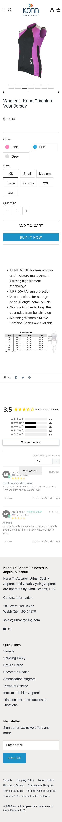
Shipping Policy (14, 658)
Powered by (46, 455)
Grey (15, 156)
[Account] (51, 10)
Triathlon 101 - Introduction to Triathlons (26, 796)
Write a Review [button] (32, 442)
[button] (52, 498)
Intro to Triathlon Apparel (21, 693)
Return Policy (13, 665)
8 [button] (11, 88)
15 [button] (24, 91)
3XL (11, 193)
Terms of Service (15, 686)
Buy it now (31, 237)
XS (11, 173)
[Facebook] (4, 629)
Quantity (9, 203)
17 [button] (37, 91)
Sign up (14, 758)
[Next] (58, 92)
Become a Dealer (16, 672)
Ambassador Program (19, 679)
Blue (42, 147)
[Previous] (3, 92)
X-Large (28, 183)
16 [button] (31, 91)
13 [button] (44, 88)
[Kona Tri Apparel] (31, 10)
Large (11, 183)
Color (7, 139)
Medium (45, 173)
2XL (46, 183)
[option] (31, 51)
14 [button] (51, 88)
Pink (14, 147)
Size (6, 166)
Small (27, 173)
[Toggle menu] (3, 10)
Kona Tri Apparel (22, 806)
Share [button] (9, 498)
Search (8, 651)
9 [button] (18, 88)
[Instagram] (9, 629)
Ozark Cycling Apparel (39, 584)
